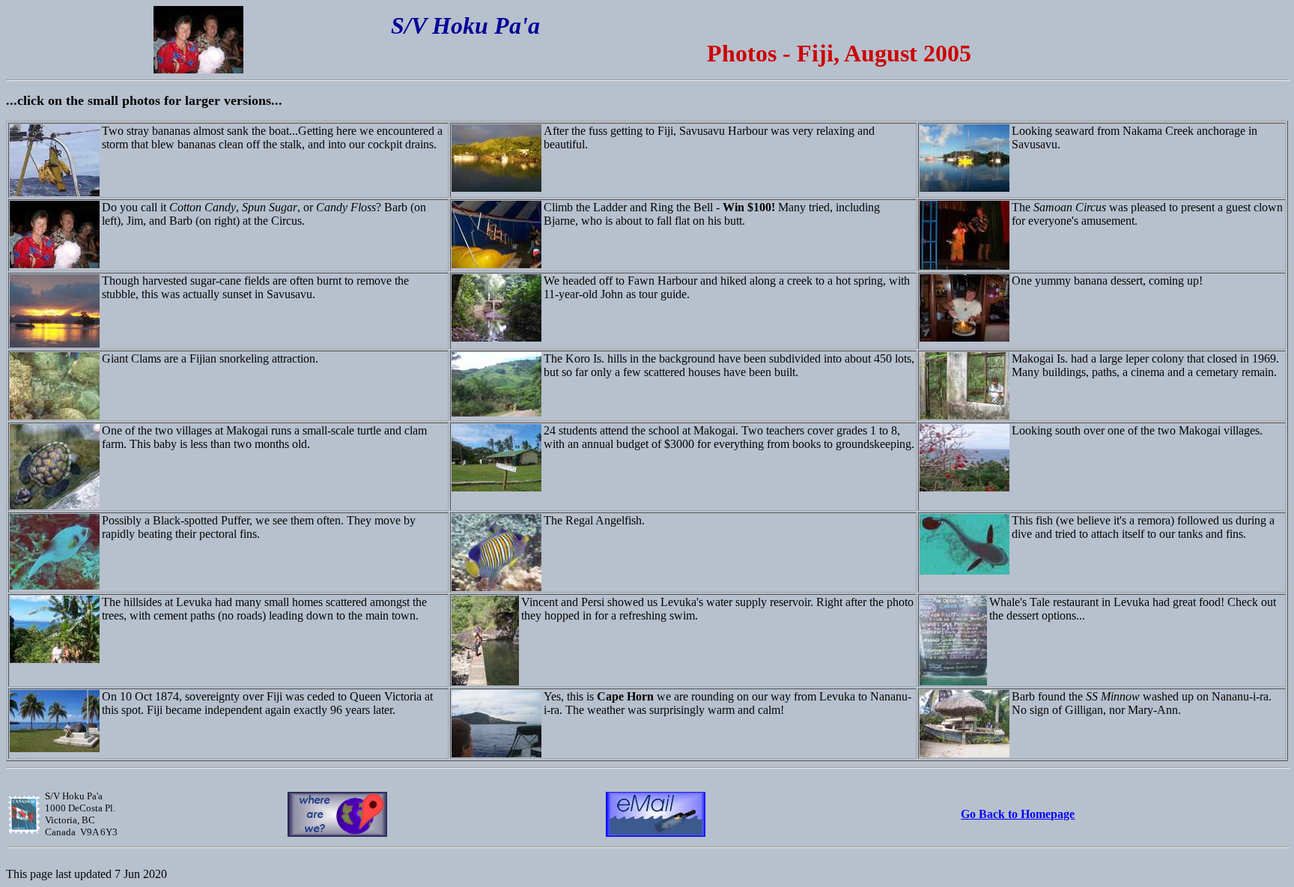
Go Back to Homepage (1018, 814)
